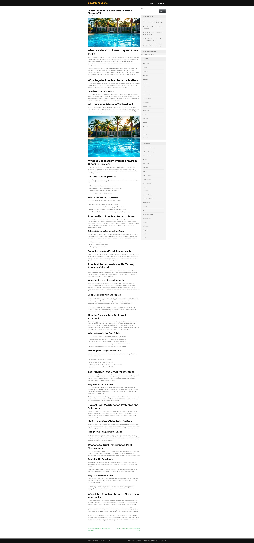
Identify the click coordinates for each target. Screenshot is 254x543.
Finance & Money (147, 179)
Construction (146, 163)
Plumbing (145, 206)
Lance (101, 16)
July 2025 (145, 114)
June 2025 (145, 118)
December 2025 (147, 94)
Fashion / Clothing (147, 175)
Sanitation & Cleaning (148, 214)
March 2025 (145, 130)
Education (145, 167)
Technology (145, 226)
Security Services (147, 218)
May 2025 (145, 122)
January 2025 (146, 137)
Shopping (145, 222)
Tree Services (146, 237)
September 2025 (147, 106)
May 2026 (145, 75)
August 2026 (146, 63)
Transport (145, 230)
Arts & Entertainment (148, 155)
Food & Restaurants (147, 183)
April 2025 (145, 126)
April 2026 (145, 79)
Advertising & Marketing (148, 148)
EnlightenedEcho (98, 2)
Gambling (145, 187)
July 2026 (145, 67)
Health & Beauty (147, 191)
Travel (144, 234)
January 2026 (146, 91)
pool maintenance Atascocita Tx (115, 68)
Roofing (145, 210)
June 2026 (145, 71)
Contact (151, 3)
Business (145, 159)
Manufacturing (146, 202)
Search (143, 8)
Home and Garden (147, 194)
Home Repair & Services (148, 198)
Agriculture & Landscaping (149, 151)
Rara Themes (148, 540)
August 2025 (146, 110)
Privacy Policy (160, 3)
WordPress (163, 540)
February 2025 (146, 134)
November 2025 (147, 98)
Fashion (144, 171)
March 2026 (145, 83)
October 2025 (146, 102)
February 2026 (146, 87)
